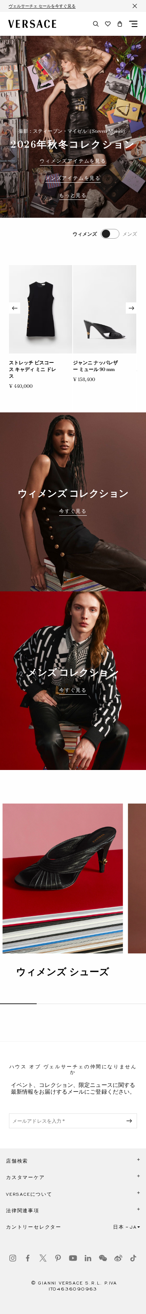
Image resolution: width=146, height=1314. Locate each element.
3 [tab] (91, 1003)
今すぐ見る (73, 511)
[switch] (105, 234)
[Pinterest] (58, 1258)
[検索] (96, 24)
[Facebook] (27, 1258)
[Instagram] (12, 1258)
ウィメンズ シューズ (62, 971)
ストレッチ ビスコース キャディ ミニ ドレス (32, 369)
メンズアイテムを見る (73, 178)
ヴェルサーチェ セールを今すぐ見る (42, 6)
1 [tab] (18, 1003)
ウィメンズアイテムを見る (73, 161)
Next (131, 308)
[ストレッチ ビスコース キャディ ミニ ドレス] (40, 309)
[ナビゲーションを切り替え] (133, 23)
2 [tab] (55, 1003)
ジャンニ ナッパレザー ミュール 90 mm (95, 365)
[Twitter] (43, 1258)
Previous (14, 308)
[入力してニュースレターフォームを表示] (130, 1121)
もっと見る (73, 195)
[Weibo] (118, 1258)
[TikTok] (133, 1258)
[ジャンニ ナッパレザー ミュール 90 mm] (104, 309)
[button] (120, 24)
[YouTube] (73, 1258)
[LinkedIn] (87, 1258)
